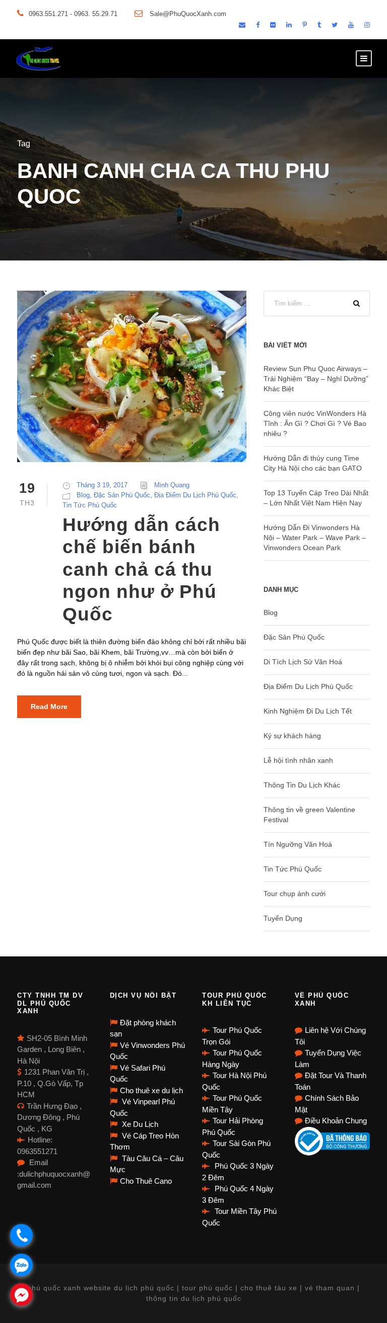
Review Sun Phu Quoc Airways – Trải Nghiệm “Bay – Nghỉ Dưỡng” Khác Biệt (316, 379)
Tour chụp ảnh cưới (295, 894)
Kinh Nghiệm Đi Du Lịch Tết (308, 711)
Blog (83, 495)
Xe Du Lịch (139, 1124)
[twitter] (335, 25)
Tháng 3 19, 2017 (102, 485)
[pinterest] (304, 25)
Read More (49, 706)
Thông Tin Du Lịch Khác (302, 785)
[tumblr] (319, 25)
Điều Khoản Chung (336, 1120)
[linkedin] (289, 25)
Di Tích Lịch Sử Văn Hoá (303, 662)
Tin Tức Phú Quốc (89, 505)
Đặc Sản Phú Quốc (122, 495)
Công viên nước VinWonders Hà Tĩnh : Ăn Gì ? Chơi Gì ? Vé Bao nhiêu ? (315, 423)
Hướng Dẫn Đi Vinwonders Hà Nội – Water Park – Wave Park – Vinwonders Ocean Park (315, 537)
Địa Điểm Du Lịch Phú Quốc (195, 495)
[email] (242, 25)
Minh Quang (171, 485)
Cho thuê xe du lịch (151, 1090)
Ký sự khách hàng (292, 736)
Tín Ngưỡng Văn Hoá (298, 844)
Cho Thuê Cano (146, 1181)
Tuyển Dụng (283, 918)
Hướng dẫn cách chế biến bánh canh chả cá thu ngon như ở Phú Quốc (141, 569)
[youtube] (351, 25)
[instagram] (367, 25)
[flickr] (273, 25)
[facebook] (258, 25)
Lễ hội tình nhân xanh (298, 760)
